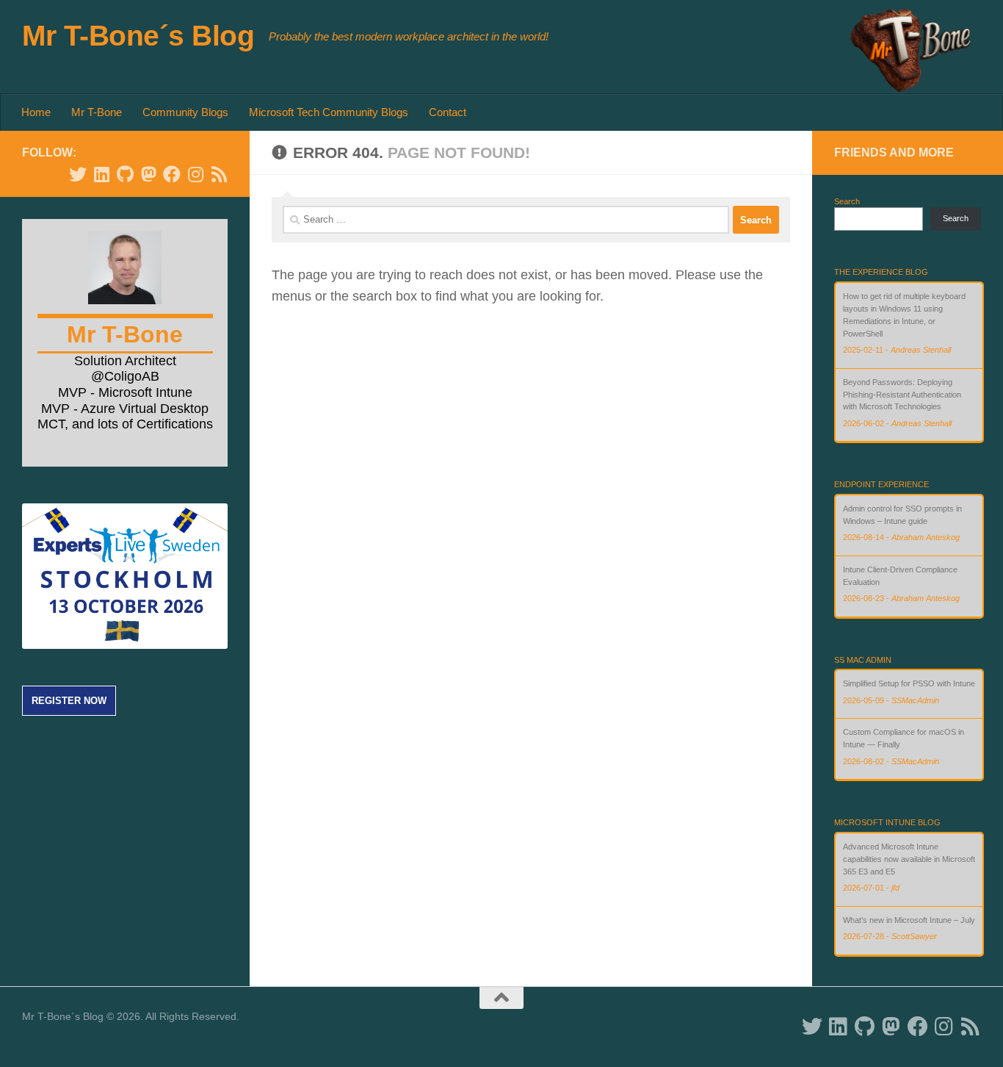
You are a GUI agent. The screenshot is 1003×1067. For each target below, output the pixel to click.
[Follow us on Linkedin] (101, 174)
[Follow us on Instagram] (195, 174)
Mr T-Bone (96, 112)
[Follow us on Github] (125, 174)
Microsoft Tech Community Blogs (328, 112)
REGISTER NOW (69, 700)
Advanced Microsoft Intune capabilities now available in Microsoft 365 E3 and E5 (909, 859)
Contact (447, 112)
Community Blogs (185, 112)
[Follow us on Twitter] (78, 174)
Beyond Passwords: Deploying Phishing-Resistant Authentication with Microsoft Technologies (902, 395)
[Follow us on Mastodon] (148, 174)
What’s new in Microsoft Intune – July (909, 920)
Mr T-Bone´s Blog (138, 35)
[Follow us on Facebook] (172, 174)
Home (36, 112)
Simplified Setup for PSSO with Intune (909, 683)
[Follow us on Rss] (219, 174)
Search (847, 201)
